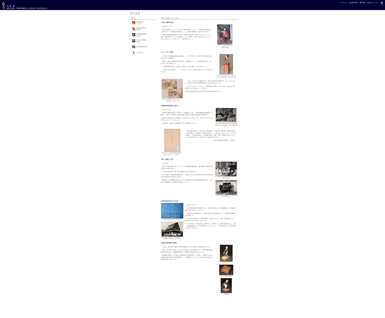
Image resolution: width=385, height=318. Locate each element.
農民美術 (362, 3)
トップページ (343, 3)
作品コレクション (372, 3)
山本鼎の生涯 (353, 3)
